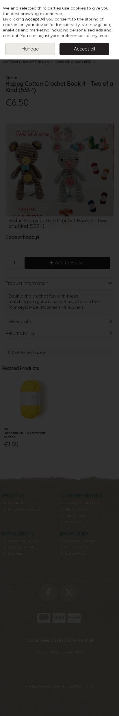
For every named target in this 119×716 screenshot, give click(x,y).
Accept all (84, 49)
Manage (30, 49)
